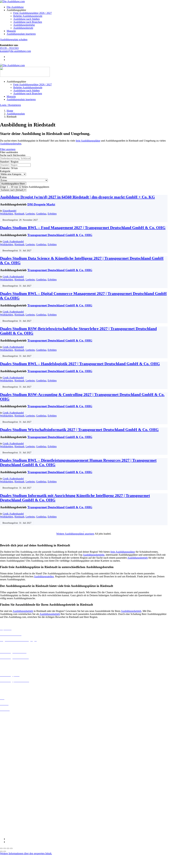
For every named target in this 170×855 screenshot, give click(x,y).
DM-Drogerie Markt (41, 204)
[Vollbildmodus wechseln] (4, 848)
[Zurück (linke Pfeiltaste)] (1, 851)
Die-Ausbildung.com (20, 833)
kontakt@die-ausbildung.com (15, 51)
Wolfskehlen (6, 213)
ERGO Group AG (9, 798)
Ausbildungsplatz (16, 113)
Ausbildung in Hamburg (13, 736)
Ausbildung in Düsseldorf (13, 727)
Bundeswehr (6, 780)
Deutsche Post (7, 786)
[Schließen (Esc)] (11, 848)
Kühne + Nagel (8, 809)
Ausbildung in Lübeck (12, 753)
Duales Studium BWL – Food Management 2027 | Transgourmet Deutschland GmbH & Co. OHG (83, 228)
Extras (3, 177)
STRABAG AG (8, 824)
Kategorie (5, 171)
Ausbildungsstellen (44, 576)
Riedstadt (19, 213)
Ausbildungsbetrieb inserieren (15, 686)
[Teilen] (8, 848)
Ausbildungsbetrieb (137, 557)
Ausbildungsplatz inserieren (21, 33)
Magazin (11, 30)
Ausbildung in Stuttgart (12, 768)
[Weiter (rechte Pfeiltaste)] (4, 851)
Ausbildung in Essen (11, 730)
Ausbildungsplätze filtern (13, 183)
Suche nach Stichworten (12, 155)
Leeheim (30, 213)
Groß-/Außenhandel (13, 241)
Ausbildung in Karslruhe (13, 744)
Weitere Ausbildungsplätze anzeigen (75, 533)
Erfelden (52, 213)
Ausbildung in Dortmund (13, 721)
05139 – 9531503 (9, 48)
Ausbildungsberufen (10, 143)
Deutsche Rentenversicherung (15, 795)
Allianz (4, 774)
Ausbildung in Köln (10, 747)
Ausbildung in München (13, 762)
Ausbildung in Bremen (12, 718)
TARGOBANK (8, 827)
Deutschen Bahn (8, 783)
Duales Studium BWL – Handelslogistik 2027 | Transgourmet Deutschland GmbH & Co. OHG (80, 364)
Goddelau (41, 213)
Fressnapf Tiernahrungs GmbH (16, 806)
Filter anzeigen (7, 149)
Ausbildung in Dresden (12, 724)
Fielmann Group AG (11, 803)
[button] (26, 853)
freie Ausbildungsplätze (88, 140)
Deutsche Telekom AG (12, 789)
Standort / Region (9, 161)
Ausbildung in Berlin (11, 715)
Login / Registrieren (10, 105)
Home (10, 110)
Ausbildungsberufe (23, 27)
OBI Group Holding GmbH (14, 815)
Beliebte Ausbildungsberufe (27, 16)
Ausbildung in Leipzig (12, 750)
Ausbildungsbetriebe (24, 25)
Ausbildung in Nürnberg (13, 765)
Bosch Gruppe (7, 777)
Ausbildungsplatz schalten (13, 39)
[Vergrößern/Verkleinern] (1, 848)
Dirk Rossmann (8, 792)
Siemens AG (6, 821)
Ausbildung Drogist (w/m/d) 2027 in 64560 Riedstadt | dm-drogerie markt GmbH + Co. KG (77, 197)
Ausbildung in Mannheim (13, 759)
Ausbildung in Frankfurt (12, 733)
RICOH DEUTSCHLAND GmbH (18, 818)
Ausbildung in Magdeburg (14, 756)
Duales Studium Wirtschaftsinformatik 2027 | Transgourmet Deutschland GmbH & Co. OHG (79, 430)
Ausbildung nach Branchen (27, 22)
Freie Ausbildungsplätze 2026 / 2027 (32, 13)
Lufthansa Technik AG (12, 812)
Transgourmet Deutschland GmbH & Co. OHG (59, 235)
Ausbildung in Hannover (13, 739)
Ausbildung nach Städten (26, 19)
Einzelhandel (9, 210)
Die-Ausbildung (15, 7)
